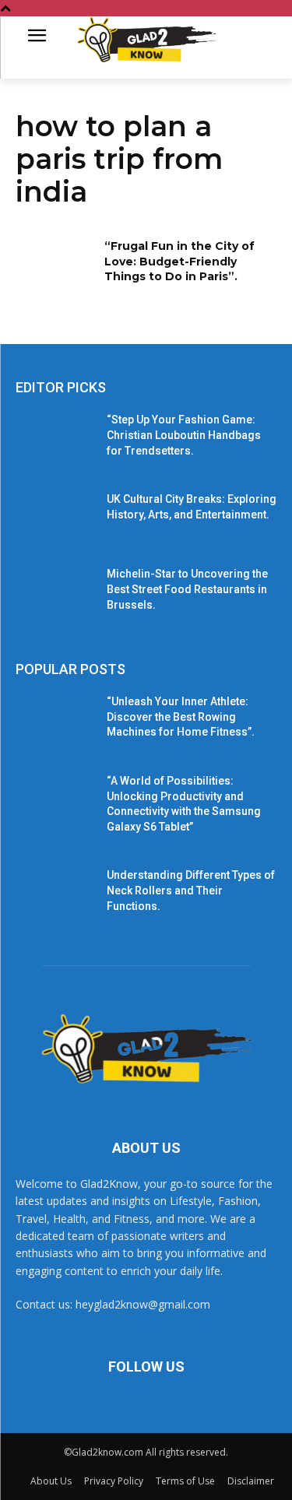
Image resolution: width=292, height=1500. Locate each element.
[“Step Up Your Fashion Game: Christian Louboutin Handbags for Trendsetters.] (55, 440)
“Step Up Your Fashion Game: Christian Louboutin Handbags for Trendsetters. (184, 434)
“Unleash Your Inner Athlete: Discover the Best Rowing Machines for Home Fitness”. (181, 716)
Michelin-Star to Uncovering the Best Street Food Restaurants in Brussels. (187, 588)
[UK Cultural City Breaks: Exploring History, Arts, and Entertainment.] (55, 519)
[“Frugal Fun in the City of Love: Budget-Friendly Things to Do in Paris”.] (55, 266)
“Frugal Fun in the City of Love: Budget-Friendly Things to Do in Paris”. (179, 261)
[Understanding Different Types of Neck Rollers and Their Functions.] (55, 895)
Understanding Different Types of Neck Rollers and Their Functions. (191, 890)
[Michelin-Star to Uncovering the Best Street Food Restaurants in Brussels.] (55, 594)
